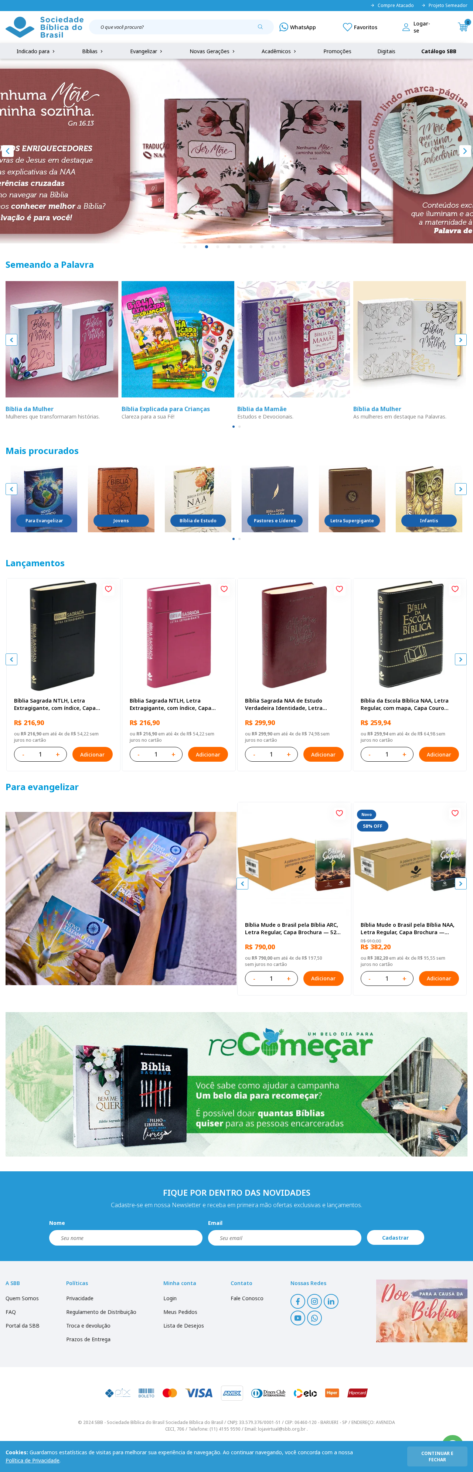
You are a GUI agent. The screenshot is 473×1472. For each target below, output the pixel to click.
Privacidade (79, 1298)
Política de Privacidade (32, 1460)
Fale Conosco (247, 1298)
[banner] (121, 898)
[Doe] (421, 1311)
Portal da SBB (23, 1325)
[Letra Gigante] (352, 499)
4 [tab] (218, 247)
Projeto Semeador (448, 5)
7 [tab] (251, 247)
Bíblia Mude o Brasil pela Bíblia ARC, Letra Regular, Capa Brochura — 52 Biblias (291, 928)
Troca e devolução (88, 1325)
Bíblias (90, 51)
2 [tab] (196, 247)
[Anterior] (8, 151)
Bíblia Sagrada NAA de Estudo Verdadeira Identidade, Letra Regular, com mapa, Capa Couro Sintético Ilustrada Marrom (287, 704)
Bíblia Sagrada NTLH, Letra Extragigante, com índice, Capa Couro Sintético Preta (55, 704)
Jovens (121, 521)
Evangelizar (144, 51)
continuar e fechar (437, 1456)
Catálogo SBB (438, 51)
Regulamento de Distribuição (101, 1311)
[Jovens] (121, 499)
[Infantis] (429, 499)
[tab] (233, 427)
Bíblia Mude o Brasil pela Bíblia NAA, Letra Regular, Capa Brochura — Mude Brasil (408, 928)
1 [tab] (185, 247)
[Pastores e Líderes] (275, 499)
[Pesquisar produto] (263, 29)
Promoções (337, 51)
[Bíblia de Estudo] (198, 499)
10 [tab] (284, 247)
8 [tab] (262, 247)
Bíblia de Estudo (198, 521)
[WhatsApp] (297, 27)
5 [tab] (229, 247)
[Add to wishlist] (109, 590)
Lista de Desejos (183, 1325)
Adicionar (92, 754)
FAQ (11, 1311)
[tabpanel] (236, 151)
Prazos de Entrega (88, 1339)
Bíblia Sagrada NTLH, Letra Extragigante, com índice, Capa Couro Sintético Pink (170, 704)
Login (170, 1298)
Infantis (429, 521)
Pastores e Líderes (275, 521)
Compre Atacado (396, 5)
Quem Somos (22, 1298)
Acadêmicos (277, 51)
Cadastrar (395, 1237)
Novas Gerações (210, 51)
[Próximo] (465, 151)
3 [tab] (207, 247)
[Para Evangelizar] (44, 499)
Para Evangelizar (44, 521)
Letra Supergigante (352, 521)
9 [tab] (273, 247)
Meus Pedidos (180, 1311)
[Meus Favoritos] (360, 27)
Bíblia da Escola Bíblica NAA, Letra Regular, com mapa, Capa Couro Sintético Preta (405, 704)
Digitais (386, 51)
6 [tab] (240, 247)
